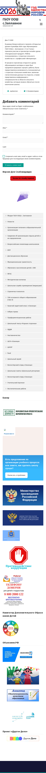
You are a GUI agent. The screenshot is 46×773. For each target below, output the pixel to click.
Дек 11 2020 (9, 40)
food (9, 353)
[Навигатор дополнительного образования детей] (23, 628)
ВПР (9, 250)
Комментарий (9, 114)
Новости (10, 222)
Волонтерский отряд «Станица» (19, 377)
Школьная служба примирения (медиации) (24, 286)
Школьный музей (14, 359)
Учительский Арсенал (15, 383)
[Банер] (23, 412)
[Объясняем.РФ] (23, 654)
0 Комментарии (32, 91)
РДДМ (9, 329)
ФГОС (9, 274)
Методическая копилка (16, 280)
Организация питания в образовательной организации (24, 229)
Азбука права (12, 312)
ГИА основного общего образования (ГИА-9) (21, 299)
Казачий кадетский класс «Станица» (21, 306)
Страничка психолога (15, 291)
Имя (5, 128)
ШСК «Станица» (13, 341)
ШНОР (9, 347)
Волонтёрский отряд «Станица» (19, 365)
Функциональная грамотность (19, 262)
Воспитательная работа (16, 389)
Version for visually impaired (23, 178)
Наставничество (13, 335)
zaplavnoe (14, 91)
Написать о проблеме (16, 475)
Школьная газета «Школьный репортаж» (23, 371)
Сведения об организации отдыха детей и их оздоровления (24, 237)
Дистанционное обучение (17, 256)
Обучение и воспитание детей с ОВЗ (21, 268)
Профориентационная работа (19, 318)
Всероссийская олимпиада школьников (23, 244)
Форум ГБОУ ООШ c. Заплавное (19, 216)
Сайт (4, 147)
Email (5, 137)
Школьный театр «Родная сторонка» (22, 323)
